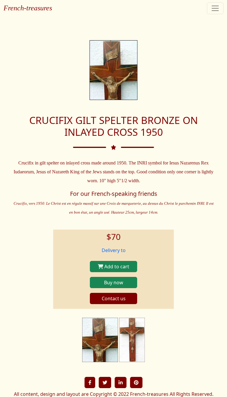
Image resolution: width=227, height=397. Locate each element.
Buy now (113, 282)
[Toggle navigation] (215, 8)
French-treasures (28, 8)
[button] (90, 382)
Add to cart (116, 266)
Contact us (114, 298)
